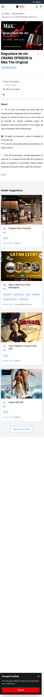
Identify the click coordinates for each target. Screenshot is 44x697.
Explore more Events (21, 429)
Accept (21, 690)
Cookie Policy (10, 684)
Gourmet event (17, 14)
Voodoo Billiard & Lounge (23, 304)
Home (7, 14)
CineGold (17, 243)
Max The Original (12, 82)
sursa (3, 174)
